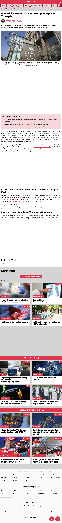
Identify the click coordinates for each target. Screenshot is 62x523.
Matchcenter (41, 474)
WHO (8, 195)
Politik (14, 474)
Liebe (27, 490)
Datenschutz (27, 511)
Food (2, 493)
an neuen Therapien (18, 201)
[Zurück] (1, 2)
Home (3, 9)
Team (9, 511)
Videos (15, 477)
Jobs (14, 511)
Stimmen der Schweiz (56, 477)
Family (52, 490)
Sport (27, 474)
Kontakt (20, 511)
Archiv (27, 480)
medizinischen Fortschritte (42, 147)
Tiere (14, 493)
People (52, 474)
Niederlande (9, 22)
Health (2, 490)
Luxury (40, 490)
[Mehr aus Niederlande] (31, 410)
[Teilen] (51, 518)
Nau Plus (28, 477)
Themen (15, 480)
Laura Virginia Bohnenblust (13, 20)
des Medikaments (54, 133)
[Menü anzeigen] (60, 2)
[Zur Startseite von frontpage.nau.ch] (31, 2)
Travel (27, 493)
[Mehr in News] (31, 358)
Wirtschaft (3, 477)
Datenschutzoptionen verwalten (52, 511)
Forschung (14, 9)
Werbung (3, 511)
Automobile (41, 493)
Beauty (2, 496)
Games (40, 477)
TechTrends (54, 493)
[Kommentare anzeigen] (57, 518)
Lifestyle (3, 480)
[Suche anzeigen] (58, 2)
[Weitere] (59, 5)
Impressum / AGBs (37, 511)
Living (14, 490)
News (8, 9)
